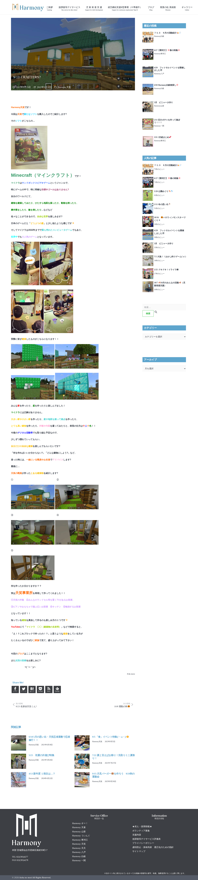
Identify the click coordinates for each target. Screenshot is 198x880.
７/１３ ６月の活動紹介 (165, 33)
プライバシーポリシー (143, 843)
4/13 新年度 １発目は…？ (42, 773)
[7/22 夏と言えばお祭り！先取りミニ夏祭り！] (82, 755)
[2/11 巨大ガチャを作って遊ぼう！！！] (147, 120)
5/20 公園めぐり (161, 191)
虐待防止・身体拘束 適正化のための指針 (153, 847)
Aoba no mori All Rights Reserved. (35, 877)
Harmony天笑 (64, 87)
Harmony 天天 (79, 848)
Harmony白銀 (159, 36)
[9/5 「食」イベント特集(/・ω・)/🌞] (82, 737)
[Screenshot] (28, 7)
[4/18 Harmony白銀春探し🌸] (147, 85)
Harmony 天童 (79, 827)
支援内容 (136, 835)
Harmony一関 (159, 126)
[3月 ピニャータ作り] (147, 103)
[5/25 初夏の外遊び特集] (18, 755)
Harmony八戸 (159, 74)
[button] (82, 7)
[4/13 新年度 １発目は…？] (18, 774)
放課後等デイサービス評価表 (146, 839)
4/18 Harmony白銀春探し (165, 85)
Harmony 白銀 (79, 856)
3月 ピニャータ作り (163, 102)
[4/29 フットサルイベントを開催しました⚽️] (147, 68)
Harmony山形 (159, 106)
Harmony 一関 (79, 860)
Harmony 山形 (79, 831)
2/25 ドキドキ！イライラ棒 (166, 270)
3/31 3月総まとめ (161, 137)
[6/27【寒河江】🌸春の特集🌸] (147, 50)
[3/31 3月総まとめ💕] (147, 137)
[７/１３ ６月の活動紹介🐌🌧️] (147, 33)
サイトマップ (138, 851)
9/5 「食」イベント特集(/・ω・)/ (109, 736)
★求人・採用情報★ (142, 826)
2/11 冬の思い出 (161, 204)
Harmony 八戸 (79, 852)
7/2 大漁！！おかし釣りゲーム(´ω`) (170, 256)
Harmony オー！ (80, 823)
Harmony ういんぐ (81, 835)
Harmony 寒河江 (80, 840)
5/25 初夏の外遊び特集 (41, 755)
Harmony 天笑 (79, 844)
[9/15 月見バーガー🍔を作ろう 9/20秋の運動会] (82, 774)
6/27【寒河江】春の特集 (166, 50)
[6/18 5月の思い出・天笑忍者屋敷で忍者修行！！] (18, 737)
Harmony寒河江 (160, 54)
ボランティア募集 (141, 831)
